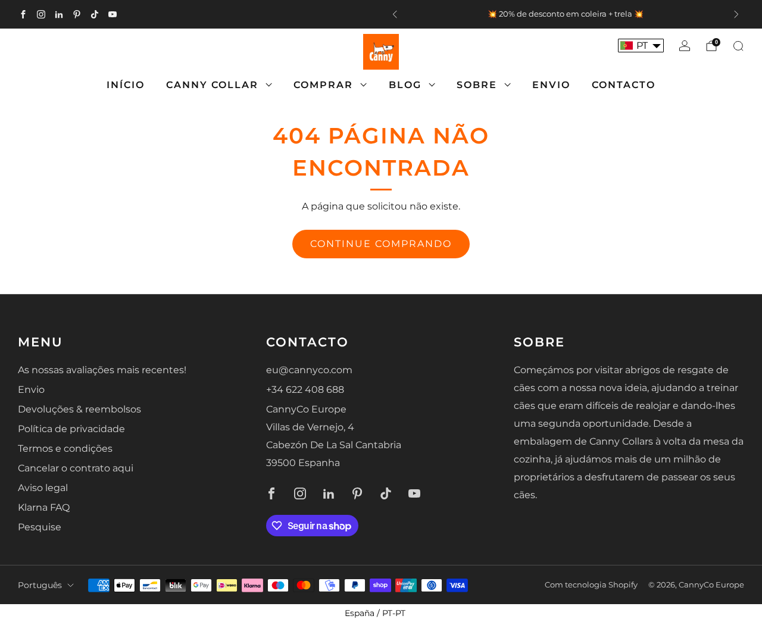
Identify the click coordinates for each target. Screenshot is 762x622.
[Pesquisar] (738, 46)
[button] (641, 45)
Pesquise (39, 527)
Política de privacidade (71, 429)
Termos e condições (65, 448)
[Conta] (685, 46)
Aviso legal (43, 487)
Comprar (323, 84)
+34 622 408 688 (305, 389)
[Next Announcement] (736, 14)
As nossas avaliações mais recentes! (102, 370)
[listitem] (565, 14)
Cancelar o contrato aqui (75, 468)
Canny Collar (212, 84)
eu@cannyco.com (309, 370)
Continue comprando (381, 243)
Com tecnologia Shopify (591, 584)
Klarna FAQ (44, 507)
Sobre (477, 84)
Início (126, 84)
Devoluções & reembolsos (79, 409)
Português (40, 585)
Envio (551, 84)
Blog (405, 84)
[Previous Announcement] (394, 14)
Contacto (623, 84)
